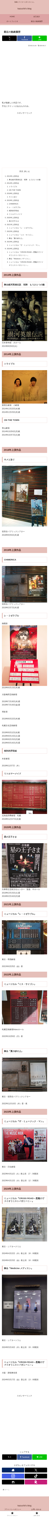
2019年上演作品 (13, 200)
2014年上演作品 (13, 183)
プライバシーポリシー (12, 1509)
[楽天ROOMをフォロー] (36, 1482)
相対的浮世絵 (14, 211)
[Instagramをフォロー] (13, 1476)
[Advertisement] (24, 73)
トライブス (13, 187)
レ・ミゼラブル (15, 207)
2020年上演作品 (13, 218)
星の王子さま (14, 221)
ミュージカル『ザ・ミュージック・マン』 (25, 245)
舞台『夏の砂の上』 (16, 238)
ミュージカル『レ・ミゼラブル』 (21, 228)
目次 (21, 171)
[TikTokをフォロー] (36, 1476)
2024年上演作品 (13, 249)
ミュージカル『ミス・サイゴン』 (21, 235)
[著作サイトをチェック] (13, 1470)
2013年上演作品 (13, 176)
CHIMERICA (13, 204)
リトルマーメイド (15, 214)
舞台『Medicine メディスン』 (20, 259)
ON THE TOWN (15, 190)
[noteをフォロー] (13, 1482)
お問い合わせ (36, 1509)
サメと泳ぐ (13, 197)
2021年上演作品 (13, 224)
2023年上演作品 (13, 242)
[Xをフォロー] (36, 1470)
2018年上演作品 (13, 193)
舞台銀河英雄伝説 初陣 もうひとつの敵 (25, 180)
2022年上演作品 (13, 231)
